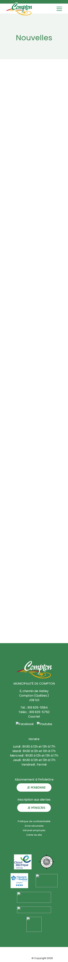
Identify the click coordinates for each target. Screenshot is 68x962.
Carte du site (34, 834)
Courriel (34, 716)
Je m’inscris (36, 807)
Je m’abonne (36, 787)
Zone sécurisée (34, 825)
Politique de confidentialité (34, 821)
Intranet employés (34, 830)
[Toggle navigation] (59, 9)
